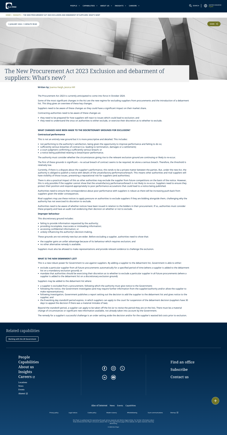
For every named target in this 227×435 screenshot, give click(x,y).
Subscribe (179, 369)
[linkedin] (104, 377)
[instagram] (113, 368)
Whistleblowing (132, 413)
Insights (119, 6)
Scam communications (155, 413)
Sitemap (173, 413)
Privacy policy (53, 413)
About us (104, 6)
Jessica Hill (69, 87)
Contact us (180, 376)
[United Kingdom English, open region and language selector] (205, 5)
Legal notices (73, 413)
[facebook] (104, 368)
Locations (22, 382)
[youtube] (113, 377)
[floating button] (215, 401)
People (73, 6)
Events (21, 389)
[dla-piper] (12, 5)
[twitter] (122, 368)
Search (196, 6)
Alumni (21, 393)
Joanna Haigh (56, 87)
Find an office (182, 362)
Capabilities (89, 6)
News (20, 386)
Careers (133, 6)
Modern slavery (111, 413)
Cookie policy (92, 413)
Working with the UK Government (22, 339)
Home (8, 15)
